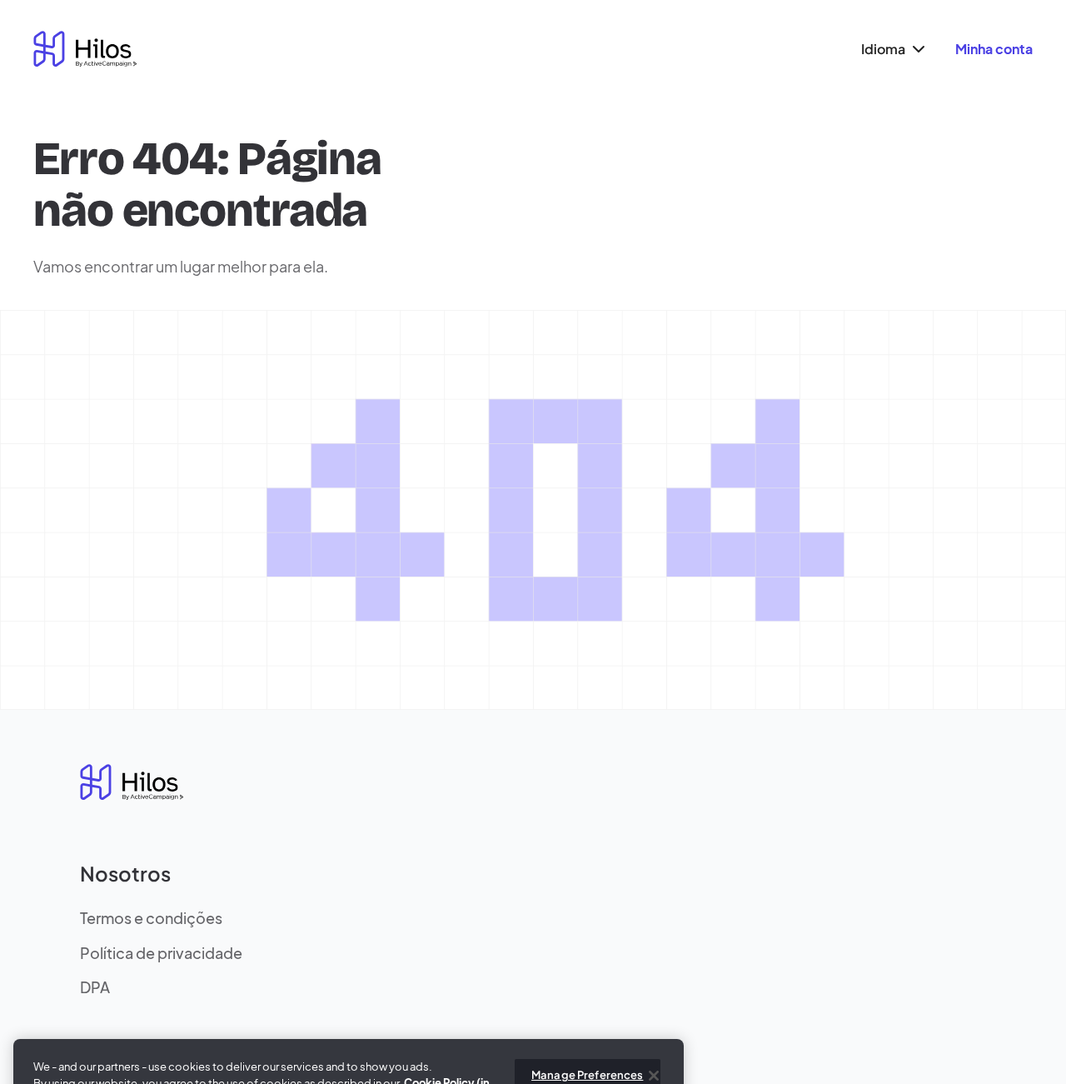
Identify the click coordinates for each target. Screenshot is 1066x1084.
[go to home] (85, 49)
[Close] (653, 1048)
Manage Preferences (587, 1047)
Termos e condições (151, 917)
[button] (890, 49)
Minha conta (994, 48)
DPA (95, 987)
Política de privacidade (161, 952)
